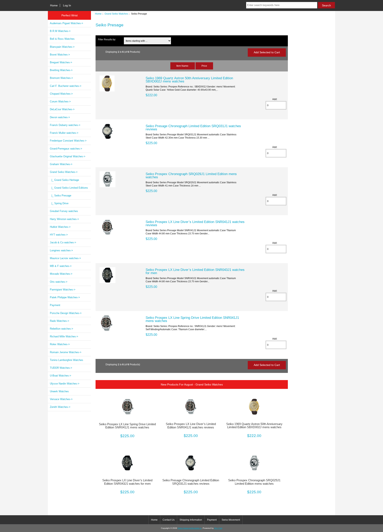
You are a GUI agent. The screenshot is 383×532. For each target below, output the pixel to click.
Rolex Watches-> (60, 344)
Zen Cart (218, 528)
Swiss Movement (231, 519)
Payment (55, 305)
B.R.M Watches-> (60, 31)
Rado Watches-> (59, 320)
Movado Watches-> (61, 273)
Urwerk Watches (59, 391)
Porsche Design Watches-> (66, 313)
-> (64, 171)
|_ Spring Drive (59, 203)
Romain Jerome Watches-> (65, 352)
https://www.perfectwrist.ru (189, 528)
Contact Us (169, 519)
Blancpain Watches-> (62, 46)
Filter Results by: (107, 39)
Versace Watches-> (61, 399)
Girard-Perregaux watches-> (66, 148)
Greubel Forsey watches (64, 211)
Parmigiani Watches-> (62, 289)
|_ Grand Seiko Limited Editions (69, 187)
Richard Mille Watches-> (64, 336)
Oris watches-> (58, 281)
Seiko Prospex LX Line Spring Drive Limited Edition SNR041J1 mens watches (192, 319)
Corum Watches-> (60, 101)
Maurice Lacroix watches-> (65, 258)
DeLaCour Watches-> (62, 109)
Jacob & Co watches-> (63, 242)
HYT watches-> (59, 234)
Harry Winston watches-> (64, 219)
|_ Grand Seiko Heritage (64, 179)
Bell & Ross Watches (62, 38)
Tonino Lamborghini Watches (66, 360)
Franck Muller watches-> (64, 132)
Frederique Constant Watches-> (68, 140)
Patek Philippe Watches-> (65, 297)
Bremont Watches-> (61, 77)
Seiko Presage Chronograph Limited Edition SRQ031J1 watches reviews (193, 127)
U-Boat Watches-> (60, 375)
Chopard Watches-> (61, 93)
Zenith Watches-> (60, 406)
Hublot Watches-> (60, 226)
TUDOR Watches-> (61, 367)
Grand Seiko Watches (116, 13)
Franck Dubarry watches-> (65, 125)
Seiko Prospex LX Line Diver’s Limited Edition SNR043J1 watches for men (195, 271)
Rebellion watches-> (61, 328)
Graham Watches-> (61, 164)
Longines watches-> (61, 250)
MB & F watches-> (61, 266)
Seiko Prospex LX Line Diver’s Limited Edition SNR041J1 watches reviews (195, 223)
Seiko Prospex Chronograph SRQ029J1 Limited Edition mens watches (191, 175)
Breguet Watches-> (61, 62)
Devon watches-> (60, 117)
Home (54, 5)
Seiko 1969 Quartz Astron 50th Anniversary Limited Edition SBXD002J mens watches (189, 79)
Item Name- (182, 65)
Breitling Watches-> (61, 70)
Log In (67, 5)
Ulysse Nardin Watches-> (64, 383)
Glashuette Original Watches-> (67, 156)
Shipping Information (191, 519)
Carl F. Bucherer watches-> (65, 85)
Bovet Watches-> (60, 54)
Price (204, 65)
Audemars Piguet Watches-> (66, 23)
